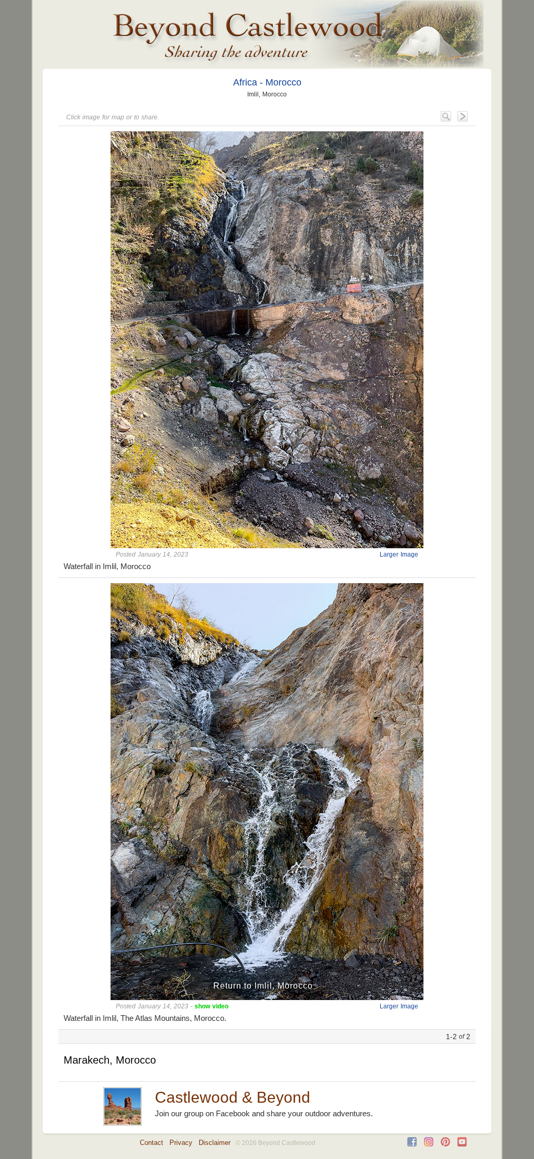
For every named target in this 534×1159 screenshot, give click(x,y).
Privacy (180, 1142)
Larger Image (399, 554)
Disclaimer (214, 1142)
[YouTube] (462, 1144)
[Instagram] (428, 1144)
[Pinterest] (445, 1144)
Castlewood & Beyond (232, 1097)
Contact (151, 1142)
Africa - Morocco (267, 82)
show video (211, 1006)
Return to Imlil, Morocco (263, 985)
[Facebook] (412, 1144)
